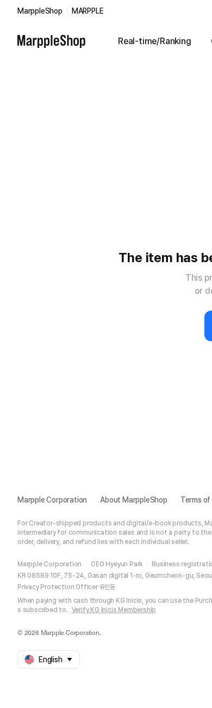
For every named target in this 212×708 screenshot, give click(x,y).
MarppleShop (40, 11)
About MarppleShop (133, 499)
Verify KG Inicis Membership (114, 610)
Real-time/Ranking (154, 41)
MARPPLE (88, 11)
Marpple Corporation (52, 499)
